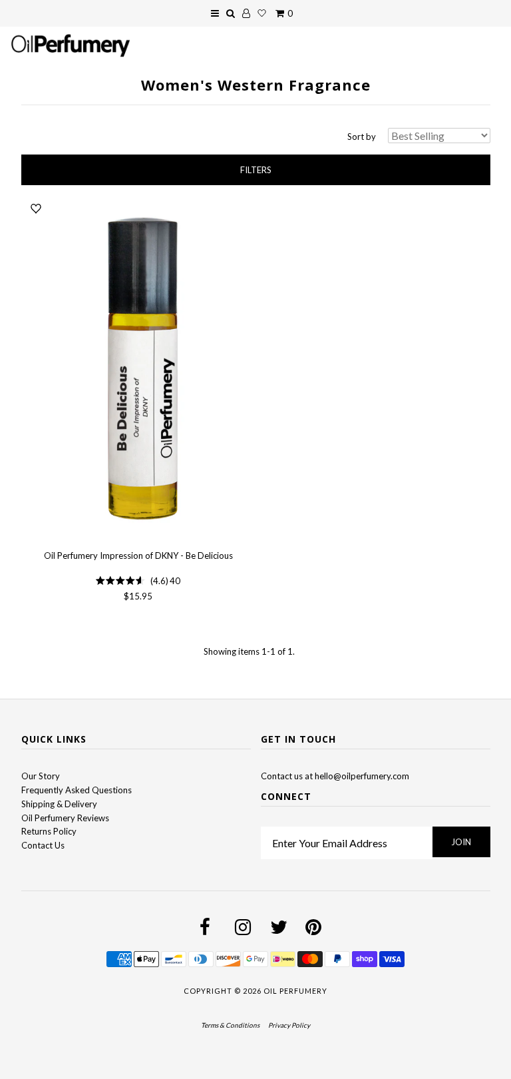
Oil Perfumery (295, 990)
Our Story (40, 776)
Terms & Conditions (230, 1025)
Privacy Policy (289, 1025)
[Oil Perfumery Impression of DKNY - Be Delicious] (138, 369)
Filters (255, 170)
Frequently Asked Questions (76, 790)
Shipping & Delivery (59, 804)
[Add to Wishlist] (36, 208)
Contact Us (43, 845)
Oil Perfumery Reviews (65, 818)
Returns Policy (49, 831)
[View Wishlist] (261, 13)
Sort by (361, 136)
